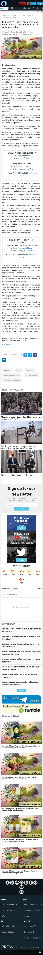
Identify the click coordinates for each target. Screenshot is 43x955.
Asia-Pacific (10, 910)
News (5, 15)
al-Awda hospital (31, 375)
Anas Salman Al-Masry (12, 380)
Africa (4, 916)
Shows (26, 916)
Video (25, 900)
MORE (21, 690)
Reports (39, 905)
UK (3, 910)
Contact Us (37, 938)
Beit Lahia (29, 370)
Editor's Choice (26, 15)
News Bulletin (28, 905)
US (17, 905)
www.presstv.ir (8, 344)
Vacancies (27, 938)
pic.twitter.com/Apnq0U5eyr (21, 169)
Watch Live (6, 926)
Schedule (15, 926)
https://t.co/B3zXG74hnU (21, 166)
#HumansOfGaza (9, 17)
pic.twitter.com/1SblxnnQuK (21, 251)
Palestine (14, 15)
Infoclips (36, 910)
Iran (3, 905)
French (33, 4)
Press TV (26, 921)
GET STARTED (21, 509)
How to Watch (28, 932)
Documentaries (8, 932)
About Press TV (29, 926)
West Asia (11, 905)
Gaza (18, 370)
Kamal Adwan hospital (12, 375)
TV (2, 921)
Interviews (27, 910)
